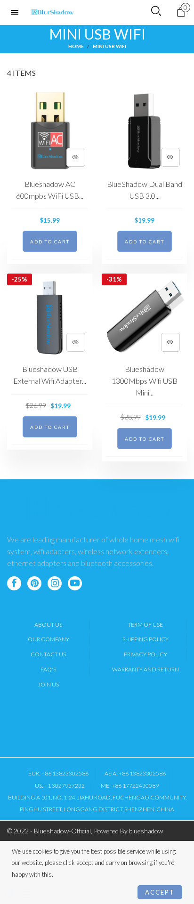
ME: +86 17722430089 (130, 785)
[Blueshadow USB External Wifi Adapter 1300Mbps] (49, 316)
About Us (48, 624)
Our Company (48, 639)
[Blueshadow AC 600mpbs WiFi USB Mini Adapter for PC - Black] (49, 131)
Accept (160, 892)
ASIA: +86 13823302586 (135, 773)
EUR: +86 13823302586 (58, 773)
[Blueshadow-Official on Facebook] (14, 583)
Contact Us (48, 654)
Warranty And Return (145, 669)
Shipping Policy (145, 639)
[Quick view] (75, 157)
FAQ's (48, 669)
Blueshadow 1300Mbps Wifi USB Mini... (145, 380)
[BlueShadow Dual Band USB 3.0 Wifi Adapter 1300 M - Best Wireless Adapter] (144, 131)
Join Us (48, 684)
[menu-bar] (17, 12)
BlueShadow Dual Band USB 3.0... (144, 189)
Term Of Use (145, 624)
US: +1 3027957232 (60, 785)
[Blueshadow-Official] (53, 12)
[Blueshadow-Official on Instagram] (55, 583)
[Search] (156, 11)
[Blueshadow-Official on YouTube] (75, 583)
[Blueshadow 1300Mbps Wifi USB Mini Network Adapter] (144, 316)
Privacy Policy (145, 654)
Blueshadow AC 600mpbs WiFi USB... (49, 189)
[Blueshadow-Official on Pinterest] (34, 583)
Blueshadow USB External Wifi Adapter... (49, 374)
